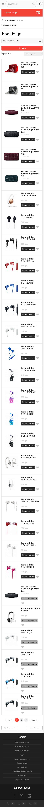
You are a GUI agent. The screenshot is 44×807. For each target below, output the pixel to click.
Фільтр (24, 48)
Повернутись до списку (8, 25)
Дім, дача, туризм (22, 767)
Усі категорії (22, 775)
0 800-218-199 (22, 788)
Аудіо (22, 755)
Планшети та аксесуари (22, 746)
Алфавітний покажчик (22, 779)
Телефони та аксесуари (22, 742)
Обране (36, 728)
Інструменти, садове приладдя (22, 771)
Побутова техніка (22, 763)
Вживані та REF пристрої (22, 751)
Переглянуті (11, 728)
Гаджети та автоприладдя (22, 759)
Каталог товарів (10, 12)
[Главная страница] (2, 20)
